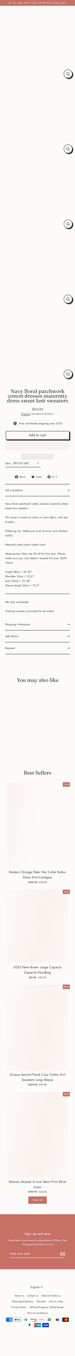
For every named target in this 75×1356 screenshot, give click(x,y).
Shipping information (17, 624)
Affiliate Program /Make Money (47, 1307)
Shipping (25, 413)
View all (37, 1200)
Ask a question (14, 490)
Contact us (32, 1295)
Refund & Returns (51, 1295)
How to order (56, 1301)
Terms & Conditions (37, 1313)
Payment (10, 648)
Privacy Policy (18, 1307)
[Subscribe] (62, 1254)
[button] (37, 446)
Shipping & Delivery (22, 1301)
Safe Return (12, 636)
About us (19, 1295)
